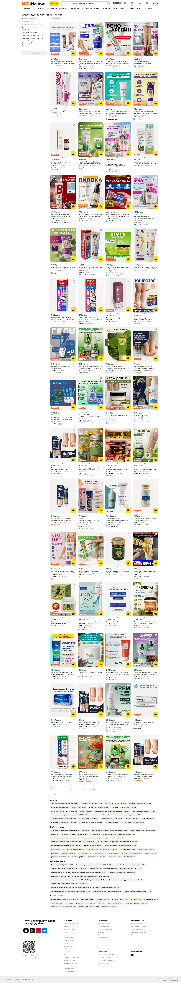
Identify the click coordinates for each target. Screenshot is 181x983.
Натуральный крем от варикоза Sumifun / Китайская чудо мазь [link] (88, 572)
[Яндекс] (176, 980)
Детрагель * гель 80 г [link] (112, 622)
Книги (65, 954)
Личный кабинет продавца (106, 954)
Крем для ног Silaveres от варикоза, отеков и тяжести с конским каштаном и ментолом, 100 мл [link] (118, 416)
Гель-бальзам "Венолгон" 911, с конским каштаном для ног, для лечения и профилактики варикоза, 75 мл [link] (63, 215)
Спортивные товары (70, 960)
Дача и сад (67, 952)
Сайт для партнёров (104, 963)
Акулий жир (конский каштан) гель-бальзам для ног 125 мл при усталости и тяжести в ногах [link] (63, 318)
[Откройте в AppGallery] (38, 932)
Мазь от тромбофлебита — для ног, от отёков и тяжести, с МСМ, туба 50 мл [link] (117, 215)
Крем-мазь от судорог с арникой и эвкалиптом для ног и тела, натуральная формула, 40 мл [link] (89, 468)
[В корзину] (73, 53)
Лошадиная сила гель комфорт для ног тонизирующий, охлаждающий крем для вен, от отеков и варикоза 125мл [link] (145, 673)
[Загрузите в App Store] (26, 932)
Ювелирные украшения (71, 971)
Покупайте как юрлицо (105, 929)
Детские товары (69, 968)
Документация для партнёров (107, 960)
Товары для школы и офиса (72, 957)
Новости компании (137, 923)
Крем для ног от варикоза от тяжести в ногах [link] (90, 673)
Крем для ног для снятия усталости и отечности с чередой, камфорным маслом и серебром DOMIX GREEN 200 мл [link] (117, 723)
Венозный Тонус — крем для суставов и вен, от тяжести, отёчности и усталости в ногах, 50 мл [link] (63, 268)
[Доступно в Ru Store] (44, 932)
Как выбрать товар (104, 923)
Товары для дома (69, 940)
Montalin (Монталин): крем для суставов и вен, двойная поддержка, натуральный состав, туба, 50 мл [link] (117, 367)
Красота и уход (68, 946)
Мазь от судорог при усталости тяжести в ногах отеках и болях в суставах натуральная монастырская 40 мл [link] (90, 775)
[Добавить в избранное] (73, 24)
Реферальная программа (138, 926)
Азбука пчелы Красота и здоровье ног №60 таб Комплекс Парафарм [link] (145, 519)
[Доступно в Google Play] (32, 932)
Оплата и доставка (103, 926)
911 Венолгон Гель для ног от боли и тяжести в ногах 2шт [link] (90, 521)
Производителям (136, 929)
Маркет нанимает (136, 935)
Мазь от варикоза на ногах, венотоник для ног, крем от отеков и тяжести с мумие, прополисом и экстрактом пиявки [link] (90, 215)
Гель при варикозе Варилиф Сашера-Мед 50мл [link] (117, 318)
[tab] (27, 8)
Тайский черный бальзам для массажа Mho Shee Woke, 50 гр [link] (117, 572)
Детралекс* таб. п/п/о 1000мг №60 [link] (62, 722)
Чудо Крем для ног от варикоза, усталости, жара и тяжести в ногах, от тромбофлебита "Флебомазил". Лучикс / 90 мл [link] (145, 468)
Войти (155, 3)
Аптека (66, 943)
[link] (64, 803)
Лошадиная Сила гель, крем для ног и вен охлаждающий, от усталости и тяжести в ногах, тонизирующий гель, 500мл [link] (90, 367)
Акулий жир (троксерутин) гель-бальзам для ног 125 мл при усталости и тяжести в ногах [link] (90, 318)
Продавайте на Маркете (105, 957)
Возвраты (101, 935)
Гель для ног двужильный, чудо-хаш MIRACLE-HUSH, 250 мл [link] (62, 622)
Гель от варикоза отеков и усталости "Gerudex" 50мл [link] (62, 367)
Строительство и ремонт (71, 966)
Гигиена (66, 932)
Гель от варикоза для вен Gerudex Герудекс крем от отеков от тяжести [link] (62, 418)
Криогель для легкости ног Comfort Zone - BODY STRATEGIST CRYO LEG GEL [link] (117, 673)
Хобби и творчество (70, 949)
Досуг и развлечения (70, 923)
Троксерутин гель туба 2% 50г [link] (60, 111)
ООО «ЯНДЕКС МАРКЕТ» (171, 978)
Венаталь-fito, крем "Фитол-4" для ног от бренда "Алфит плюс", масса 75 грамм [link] (145, 268)
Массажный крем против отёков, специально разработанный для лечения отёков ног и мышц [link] (144, 367)
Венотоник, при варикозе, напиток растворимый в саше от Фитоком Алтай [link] (89, 112)
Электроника (68, 935)
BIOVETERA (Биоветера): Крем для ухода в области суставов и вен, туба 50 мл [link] (90, 163)
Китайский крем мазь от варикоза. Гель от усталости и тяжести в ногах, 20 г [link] (62, 62)
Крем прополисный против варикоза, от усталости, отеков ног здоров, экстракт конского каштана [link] (117, 112)
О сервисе (101, 932)
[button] (56, 18)
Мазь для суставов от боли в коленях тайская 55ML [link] (145, 572)
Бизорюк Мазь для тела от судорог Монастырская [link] (62, 162)
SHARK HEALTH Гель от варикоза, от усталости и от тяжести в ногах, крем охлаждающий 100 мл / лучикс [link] (62, 673)
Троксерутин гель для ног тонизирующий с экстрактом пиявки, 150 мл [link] (145, 416)
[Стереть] (107, 4)
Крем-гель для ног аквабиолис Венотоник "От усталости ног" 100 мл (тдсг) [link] (145, 163)
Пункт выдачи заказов (138, 932)
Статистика (8, 979)
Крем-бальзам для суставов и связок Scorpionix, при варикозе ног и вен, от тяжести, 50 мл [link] (117, 468)
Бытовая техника (69, 929)
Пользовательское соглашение (24, 979)
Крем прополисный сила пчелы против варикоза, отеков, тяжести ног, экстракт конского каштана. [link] (145, 112)
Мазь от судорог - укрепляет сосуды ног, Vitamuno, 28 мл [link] (117, 268)
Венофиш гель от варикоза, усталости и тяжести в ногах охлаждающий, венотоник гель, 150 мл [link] (90, 62)
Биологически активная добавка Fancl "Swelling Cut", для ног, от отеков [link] (90, 622)
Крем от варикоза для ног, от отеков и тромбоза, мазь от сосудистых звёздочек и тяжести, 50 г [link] (145, 318)
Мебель (66, 926)
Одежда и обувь (69, 937)
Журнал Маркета (103, 937)
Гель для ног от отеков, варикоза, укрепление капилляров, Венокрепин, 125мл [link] (118, 62)
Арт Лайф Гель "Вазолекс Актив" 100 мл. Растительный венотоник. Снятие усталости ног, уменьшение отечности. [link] (90, 268)
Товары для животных (70, 963)
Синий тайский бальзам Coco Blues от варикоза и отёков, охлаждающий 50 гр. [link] (90, 415)
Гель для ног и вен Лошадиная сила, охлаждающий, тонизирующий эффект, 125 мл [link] (117, 775)
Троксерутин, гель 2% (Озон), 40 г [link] (144, 722)
